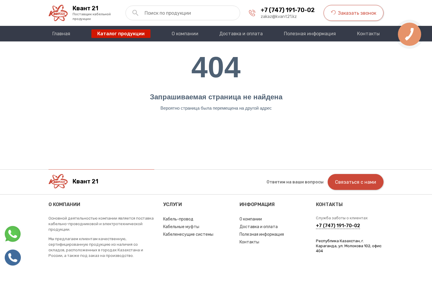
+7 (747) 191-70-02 (288, 10)
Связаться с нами (355, 182)
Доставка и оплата (259, 226)
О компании (251, 219)
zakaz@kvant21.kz (279, 16)
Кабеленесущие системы (188, 234)
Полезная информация (262, 234)
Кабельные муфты (181, 226)
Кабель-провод (178, 219)
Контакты (249, 242)
